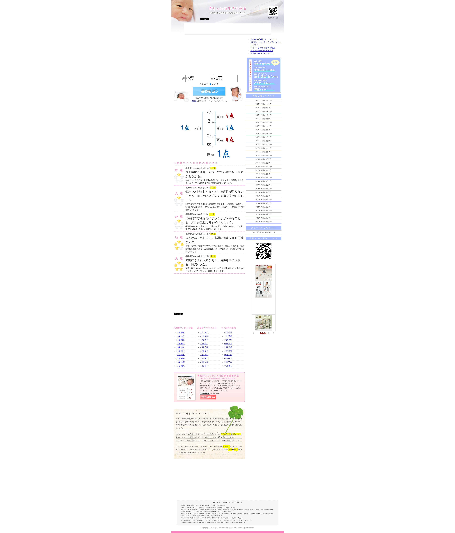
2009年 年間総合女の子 (264, 222)
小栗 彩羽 (204, 336)
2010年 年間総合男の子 (264, 211)
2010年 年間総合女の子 (264, 214)
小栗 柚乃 (181, 366)
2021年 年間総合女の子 (264, 133)
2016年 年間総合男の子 (264, 166)
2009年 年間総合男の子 (264, 218)
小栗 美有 (228, 366)
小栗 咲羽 (228, 359)
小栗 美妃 (228, 355)
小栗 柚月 (181, 336)
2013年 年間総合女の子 (264, 192)
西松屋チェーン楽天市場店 (261, 51)
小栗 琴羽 (204, 362)
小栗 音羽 (204, 344)
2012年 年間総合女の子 (264, 199)
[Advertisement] (227, 28)
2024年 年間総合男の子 (264, 108)
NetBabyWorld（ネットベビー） (264, 39)
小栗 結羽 (204, 366)
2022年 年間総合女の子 (264, 126)
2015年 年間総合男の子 (264, 174)
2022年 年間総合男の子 (264, 122)
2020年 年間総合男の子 (264, 137)
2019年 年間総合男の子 (264, 144)
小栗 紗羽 (204, 355)
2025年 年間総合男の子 (264, 100)
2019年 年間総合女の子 (264, 148)
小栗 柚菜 (181, 340)
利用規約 (194, 101)
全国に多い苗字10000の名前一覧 (263, 232)
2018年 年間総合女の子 (264, 155)
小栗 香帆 (228, 347)
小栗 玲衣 (228, 362)
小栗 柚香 (181, 355)
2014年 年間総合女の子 (264, 185)
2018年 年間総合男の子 (264, 152)
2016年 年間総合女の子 (264, 170)
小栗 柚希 (181, 332)
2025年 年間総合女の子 (264, 104)
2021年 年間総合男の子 (264, 130)
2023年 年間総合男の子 (264, 115)
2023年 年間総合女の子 (264, 119)
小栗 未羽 (204, 359)
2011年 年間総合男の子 (264, 203)
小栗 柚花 (181, 362)
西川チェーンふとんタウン (261, 53)
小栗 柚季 (181, 359)
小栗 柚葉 (181, 344)
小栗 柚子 (181, 351)
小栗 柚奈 (181, 347)
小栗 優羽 (204, 340)
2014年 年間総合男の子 (264, 181)
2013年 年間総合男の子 (264, 188)
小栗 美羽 (204, 332)
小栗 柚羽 (204, 351)
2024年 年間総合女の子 (264, 111)
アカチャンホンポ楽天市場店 (262, 48)
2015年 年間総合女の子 (264, 177)
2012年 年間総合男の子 (264, 196)
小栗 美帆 (228, 336)
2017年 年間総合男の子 (264, 159)
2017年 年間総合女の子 (264, 163)
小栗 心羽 (204, 347)
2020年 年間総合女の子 (264, 141)
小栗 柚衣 (228, 351)
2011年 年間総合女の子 (264, 207)
